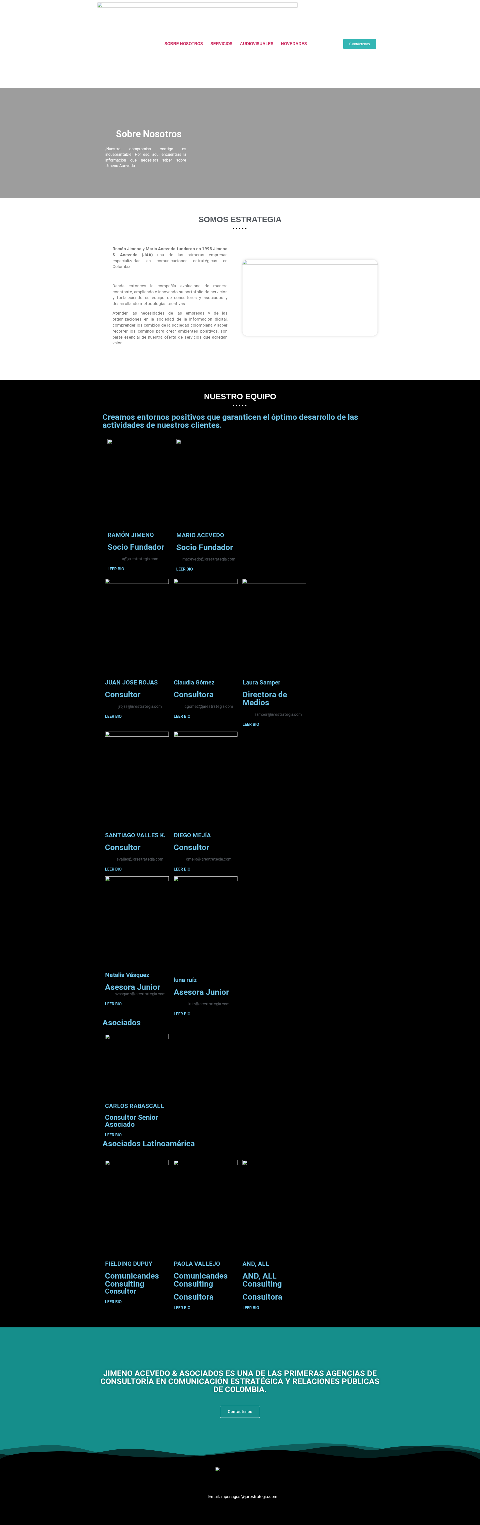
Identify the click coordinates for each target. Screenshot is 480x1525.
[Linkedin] (254, 1511)
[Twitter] (240, 1511)
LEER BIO (116, 569)
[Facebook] (226, 1511)
